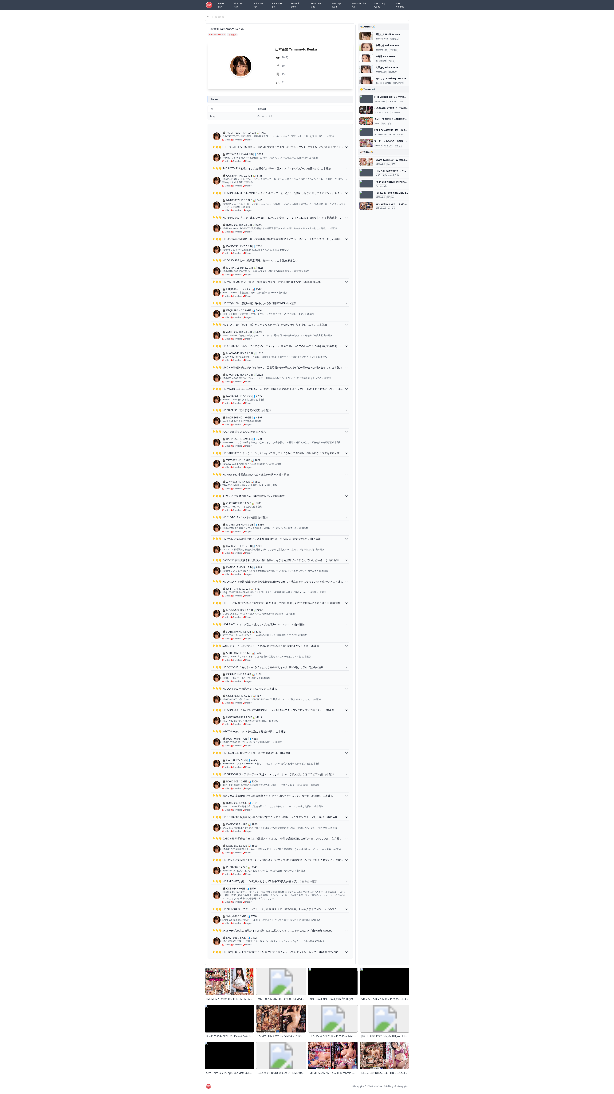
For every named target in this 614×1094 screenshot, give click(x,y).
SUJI (393, 208)
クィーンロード (381, 112)
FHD (402, 101)
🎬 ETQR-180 (230, 310)
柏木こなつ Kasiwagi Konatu (391, 78)
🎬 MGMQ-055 (231, 524)
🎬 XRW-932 (229, 460)
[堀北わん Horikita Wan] (366, 36)
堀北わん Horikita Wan (388, 34)
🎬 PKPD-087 (230, 867)
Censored (393, 101)
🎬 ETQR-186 (230, 289)
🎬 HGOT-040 (230, 717)
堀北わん (394, 39)
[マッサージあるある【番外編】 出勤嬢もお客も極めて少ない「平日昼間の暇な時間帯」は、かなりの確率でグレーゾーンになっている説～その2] (366, 143)
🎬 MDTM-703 (231, 267)
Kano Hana (381, 61)
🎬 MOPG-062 (230, 610)
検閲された (381, 164)
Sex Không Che (316, 5)
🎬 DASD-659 (230, 824)
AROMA (378, 145)
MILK (377, 123)
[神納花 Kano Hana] (366, 58)
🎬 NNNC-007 (230, 200)
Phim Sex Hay (239, 5)
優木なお (398, 145)
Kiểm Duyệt (381, 208)
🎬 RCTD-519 (230, 154)
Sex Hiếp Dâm (295, 5)
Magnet (248, 140)
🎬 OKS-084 (229, 888)
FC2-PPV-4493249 (383, 134)
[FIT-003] (366, 195)
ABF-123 (380, 175)
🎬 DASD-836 (230, 246)
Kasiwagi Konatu (383, 83)
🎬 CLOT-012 (230, 503)
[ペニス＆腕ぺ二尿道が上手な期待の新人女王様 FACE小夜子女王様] (366, 110)
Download (237, 140)
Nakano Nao (381, 50)
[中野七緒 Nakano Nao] (366, 47)
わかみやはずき (401, 123)
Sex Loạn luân (337, 5)
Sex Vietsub (400, 5)
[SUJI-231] (366, 206)
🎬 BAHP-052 (230, 439)
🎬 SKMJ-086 (229, 916)
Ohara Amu (381, 72)
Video (227, 140)
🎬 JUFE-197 (229, 589)
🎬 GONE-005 (230, 696)
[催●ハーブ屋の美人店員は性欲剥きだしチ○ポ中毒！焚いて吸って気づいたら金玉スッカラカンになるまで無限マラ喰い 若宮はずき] (366, 121)
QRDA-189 (395, 112)
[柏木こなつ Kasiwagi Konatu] (366, 80)
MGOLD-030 (380, 101)
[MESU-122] (366, 162)
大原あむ (393, 72)
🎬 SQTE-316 (230, 631)
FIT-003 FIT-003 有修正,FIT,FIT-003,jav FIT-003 (400, 192)
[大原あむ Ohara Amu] (366, 69)
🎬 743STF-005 (231, 133)
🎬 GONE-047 (230, 175)
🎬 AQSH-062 (230, 332)
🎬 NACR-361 (230, 396)
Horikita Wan (382, 39)
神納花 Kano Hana (385, 56)
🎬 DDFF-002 (230, 674)
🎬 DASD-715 (230, 546)
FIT (388, 197)
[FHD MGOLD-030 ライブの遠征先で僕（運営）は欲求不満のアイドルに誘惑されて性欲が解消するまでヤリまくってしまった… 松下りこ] (366, 99)
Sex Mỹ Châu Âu (359, 5)
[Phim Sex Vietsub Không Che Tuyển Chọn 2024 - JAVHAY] (366, 184)
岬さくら (388, 145)
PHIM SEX (221, 5)
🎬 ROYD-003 (230, 225)
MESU (393, 164)
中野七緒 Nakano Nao (387, 45)
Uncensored (398, 134)
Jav (388, 164)
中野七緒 (394, 50)
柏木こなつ (398, 83)
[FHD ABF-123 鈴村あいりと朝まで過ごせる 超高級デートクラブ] (366, 173)
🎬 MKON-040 (230, 353)
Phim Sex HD (258, 5)
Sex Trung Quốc (379, 5)
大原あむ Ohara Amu (387, 67)
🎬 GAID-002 (230, 760)
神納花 (391, 61)
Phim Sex (377, 1086)
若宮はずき (387, 123)
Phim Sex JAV (277, 5)
